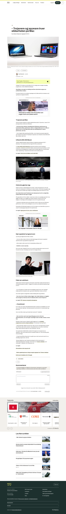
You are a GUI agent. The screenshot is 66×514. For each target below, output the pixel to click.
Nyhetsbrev (20, 358)
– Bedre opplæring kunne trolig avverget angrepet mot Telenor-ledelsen (32, 352)
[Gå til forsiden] (8, 2)
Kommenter (25, 70)
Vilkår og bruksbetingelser (47, 493)
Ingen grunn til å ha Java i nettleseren (29, 210)
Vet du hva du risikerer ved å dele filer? (29, 153)
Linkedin (26, 493)
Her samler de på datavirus (24, 146)
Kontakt (9, 505)
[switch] (48, 81)
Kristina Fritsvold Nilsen (12, 490)
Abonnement (10, 502)
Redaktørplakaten (33, 498)
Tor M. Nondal (10, 494)
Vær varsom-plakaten (23, 498)
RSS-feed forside (28, 489)
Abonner (58, 2)
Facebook (27, 491)
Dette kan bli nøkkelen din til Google (24, 355)
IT (12, 25)
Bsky (26, 495)
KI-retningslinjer (45, 495)
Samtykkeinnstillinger (47, 491)
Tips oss (56, 484)
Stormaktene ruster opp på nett (23, 348)
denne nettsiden (41, 341)
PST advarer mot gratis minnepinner (29, 300)
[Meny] (62, 2)
